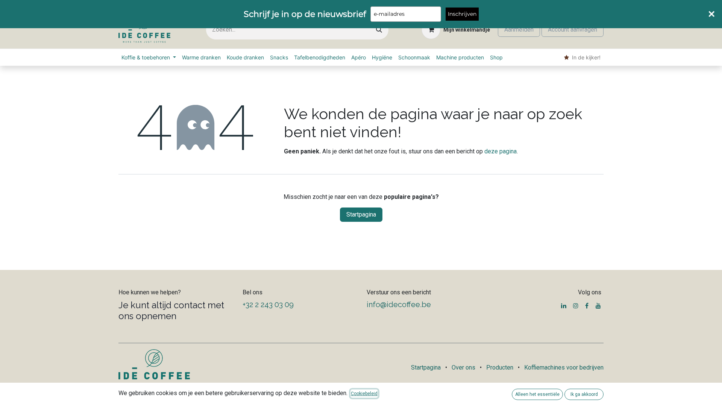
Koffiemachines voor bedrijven (564, 367)
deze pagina (500, 151)
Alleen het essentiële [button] (537, 394)
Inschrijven (462, 14)
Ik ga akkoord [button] (584, 394)
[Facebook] (587, 305)
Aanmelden (519, 29)
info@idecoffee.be (399, 304)
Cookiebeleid (364, 393)
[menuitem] (148, 57)
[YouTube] (598, 305)
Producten (499, 367)
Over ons (463, 367)
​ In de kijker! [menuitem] (585, 57)
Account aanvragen (572, 29)
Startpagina (361, 214)
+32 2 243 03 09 (268, 304)
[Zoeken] (379, 29)
